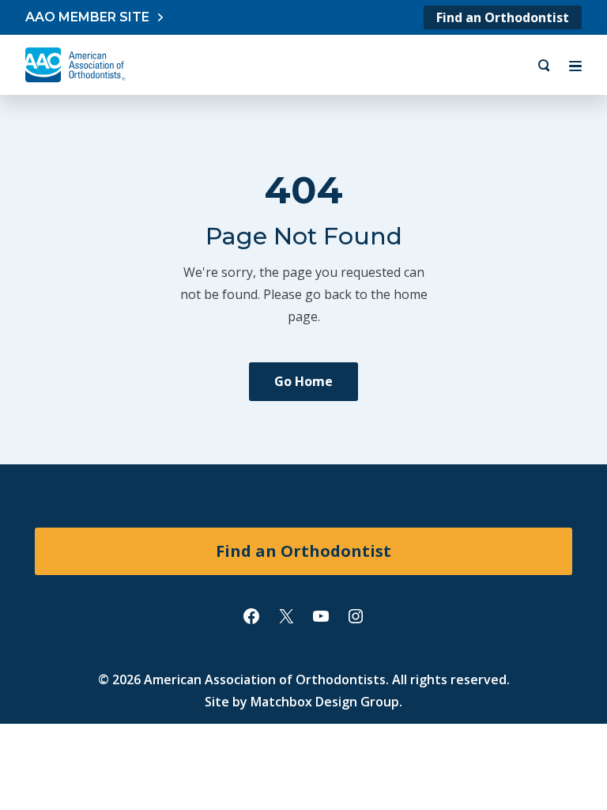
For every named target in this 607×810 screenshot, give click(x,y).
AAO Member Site (87, 17)
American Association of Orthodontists (265, 679)
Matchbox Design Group (325, 701)
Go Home (303, 381)
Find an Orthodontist (502, 17)
